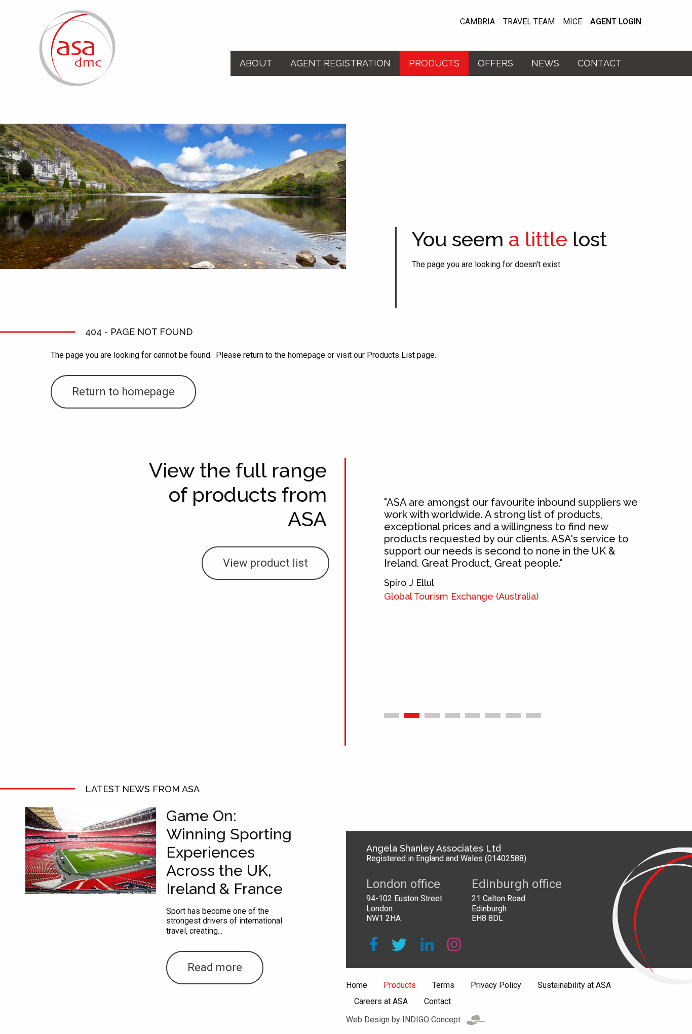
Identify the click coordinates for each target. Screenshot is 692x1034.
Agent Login (615, 22)
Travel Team (529, 22)
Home (356, 985)
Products (434, 63)
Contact (600, 63)
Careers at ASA (381, 1002)
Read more (214, 967)
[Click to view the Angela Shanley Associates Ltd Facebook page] (373, 944)
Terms (443, 985)
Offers (495, 63)
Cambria (477, 22)
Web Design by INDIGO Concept (406, 1019)
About (256, 63)
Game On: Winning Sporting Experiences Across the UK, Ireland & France (229, 852)
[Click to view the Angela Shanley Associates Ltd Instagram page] (454, 944)
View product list (265, 563)
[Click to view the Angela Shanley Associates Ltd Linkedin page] (427, 944)
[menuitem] (255, 63)
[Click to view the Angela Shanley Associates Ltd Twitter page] (399, 944)
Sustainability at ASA (574, 985)
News (545, 63)
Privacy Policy (496, 985)
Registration (340, 63)
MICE (572, 22)
